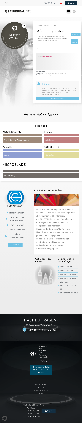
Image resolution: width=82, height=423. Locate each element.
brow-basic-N (46, 75)
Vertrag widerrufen (32, 409)
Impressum (33, 414)
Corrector (49, 155)
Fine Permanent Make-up (49, 73)
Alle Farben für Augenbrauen (16, 140)
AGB (41, 393)
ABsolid (41, 75)
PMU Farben (60, 73)
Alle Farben (50, 140)
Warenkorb (41, 385)
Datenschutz (33, 417)
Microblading (9, 175)
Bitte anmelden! (47, 56)
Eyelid (6, 155)
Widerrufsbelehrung (33, 405)
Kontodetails (41, 391)
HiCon (65, 73)
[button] (24, 26)
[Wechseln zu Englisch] (61, 3)
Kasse (41, 388)
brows (52, 75)
